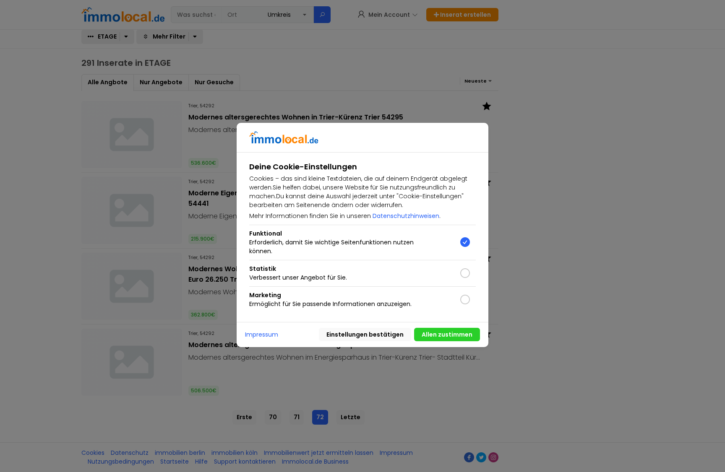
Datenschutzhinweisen (406, 216)
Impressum (261, 334)
